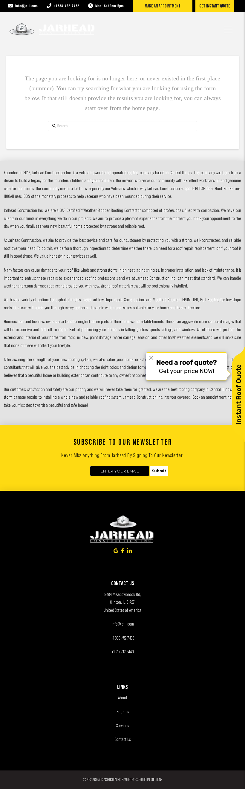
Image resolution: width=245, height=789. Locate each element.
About (122, 697)
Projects (123, 711)
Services (122, 725)
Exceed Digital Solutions (148, 779)
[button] (228, 26)
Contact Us (122, 739)
